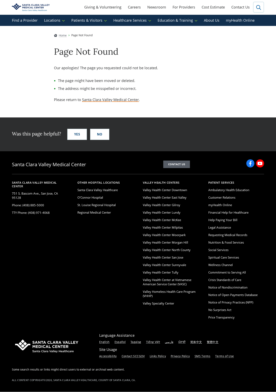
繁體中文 (212, 342)
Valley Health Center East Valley (164, 197)
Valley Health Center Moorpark (164, 235)
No (99, 134)
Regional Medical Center (94, 212)
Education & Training (175, 20)
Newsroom (156, 7)
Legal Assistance (219, 227)
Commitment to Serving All (227, 272)
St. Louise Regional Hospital (96, 205)
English (104, 342)
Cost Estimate (213, 7)
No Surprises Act (219, 310)
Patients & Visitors (86, 20)
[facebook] (250, 163)
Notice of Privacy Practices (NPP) (230, 302)
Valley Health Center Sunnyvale (164, 265)
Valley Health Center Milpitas (163, 227)
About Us (211, 20)
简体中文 (196, 342)
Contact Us (240, 7)
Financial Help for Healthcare (228, 212)
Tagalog (136, 342)
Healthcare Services (130, 20)
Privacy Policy (180, 356)
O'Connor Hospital (90, 197)
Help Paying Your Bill (222, 220)
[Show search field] (258, 7)
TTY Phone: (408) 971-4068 (31, 213)
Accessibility (108, 356)
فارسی (169, 342)
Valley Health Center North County (167, 250)
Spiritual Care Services (223, 257)
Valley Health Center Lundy (161, 212)
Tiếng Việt (153, 342)
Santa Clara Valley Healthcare (97, 190)
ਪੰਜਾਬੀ (181, 342)
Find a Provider (25, 20)
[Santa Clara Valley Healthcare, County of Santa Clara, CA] (31, 7)
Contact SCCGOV (133, 356)
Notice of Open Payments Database (233, 295)
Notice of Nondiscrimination (228, 287)
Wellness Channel (220, 265)
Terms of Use (224, 356)
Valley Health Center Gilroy (161, 205)
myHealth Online (240, 20)
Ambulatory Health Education (228, 190)
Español (120, 342)
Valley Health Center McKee (162, 220)
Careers (134, 7)
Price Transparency (221, 317)
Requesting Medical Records (227, 235)
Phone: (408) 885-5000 (28, 205)
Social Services (218, 250)
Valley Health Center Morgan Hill (165, 242)
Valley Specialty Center (158, 303)
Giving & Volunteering (102, 7)
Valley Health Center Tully (160, 272)
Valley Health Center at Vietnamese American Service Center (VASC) (167, 282)
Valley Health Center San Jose (163, 257)
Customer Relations (221, 197)
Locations (52, 20)
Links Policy (158, 356)
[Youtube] (260, 163)
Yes (77, 134)
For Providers (184, 7)
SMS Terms (202, 356)
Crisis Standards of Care (224, 280)
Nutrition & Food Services (226, 242)
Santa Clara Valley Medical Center (110, 99)
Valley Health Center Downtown (165, 190)
